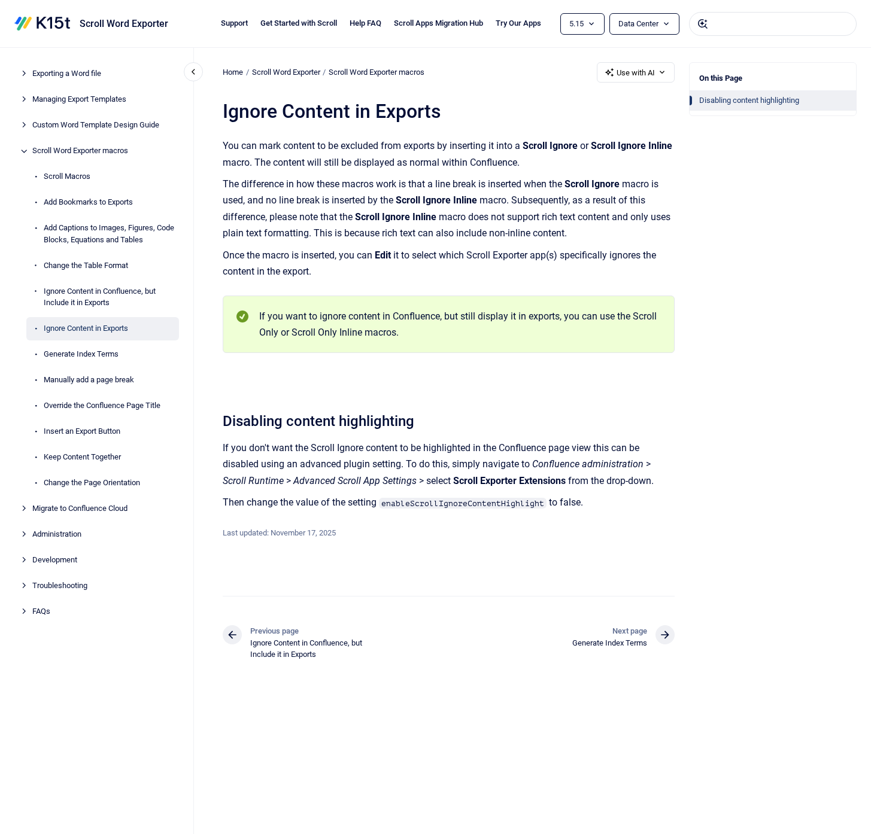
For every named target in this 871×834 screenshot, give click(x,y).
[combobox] (773, 24)
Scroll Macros (67, 176)
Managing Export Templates (79, 99)
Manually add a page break (89, 380)
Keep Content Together (82, 457)
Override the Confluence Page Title (102, 405)
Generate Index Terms (81, 354)
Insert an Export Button (82, 431)
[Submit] (702, 24)
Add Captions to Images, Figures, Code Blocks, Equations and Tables (109, 234)
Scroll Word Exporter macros (80, 151)
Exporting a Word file (66, 73)
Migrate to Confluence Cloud (80, 508)
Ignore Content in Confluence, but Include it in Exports (100, 297)
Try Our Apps (518, 23)
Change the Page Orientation (92, 483)
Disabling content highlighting (749, 100)
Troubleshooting (59, 586)
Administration (56, 534)
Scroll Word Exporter (124, 23)
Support (234, 23)
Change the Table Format (86, 265)
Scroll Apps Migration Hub (438, 23)
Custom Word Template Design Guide (95, 125)
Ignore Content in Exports (86, 328)
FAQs (41, 611)
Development (54, 560)
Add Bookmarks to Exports (88, 202)
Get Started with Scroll (298, 23)
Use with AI (636, 72)
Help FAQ (365, 23)
